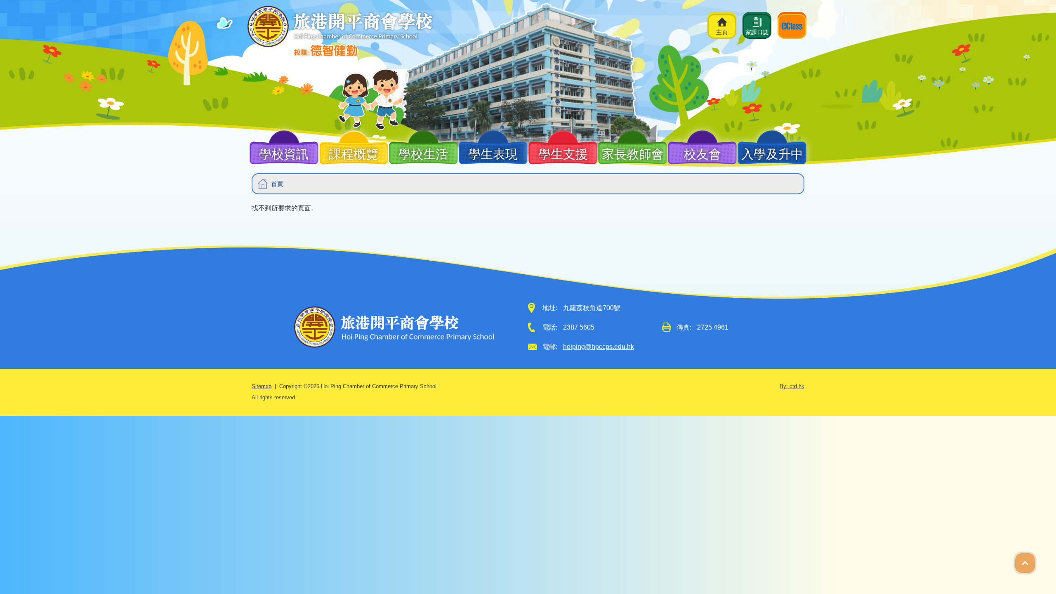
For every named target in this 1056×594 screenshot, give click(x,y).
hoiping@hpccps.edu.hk (598, 346)
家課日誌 (756, 32)
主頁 (722, 32)
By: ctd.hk (792, 386)
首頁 (277, 183)
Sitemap (261, 386)
